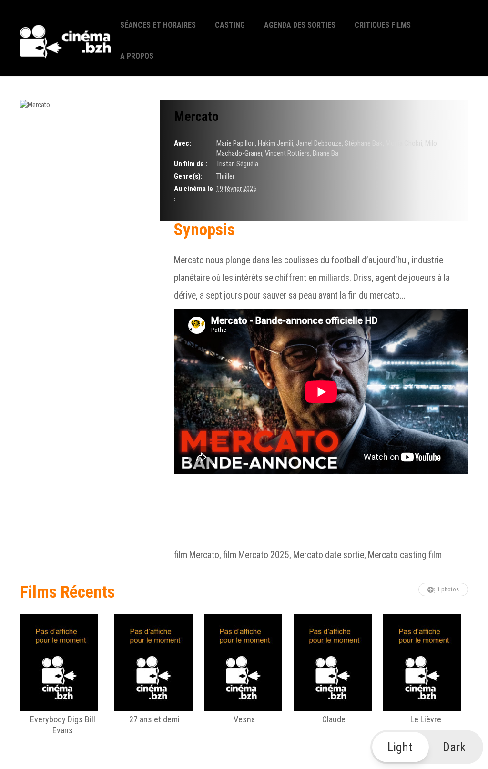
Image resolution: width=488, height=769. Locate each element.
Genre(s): (188, 176)
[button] (427, 747)
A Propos (136, 55)
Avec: (182, 143)
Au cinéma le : (193, 193)
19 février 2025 (236, 188)
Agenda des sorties (300, 25)
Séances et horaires (158, 25)
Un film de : (190, 164)
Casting (230, 25)
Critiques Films (383, 25)
